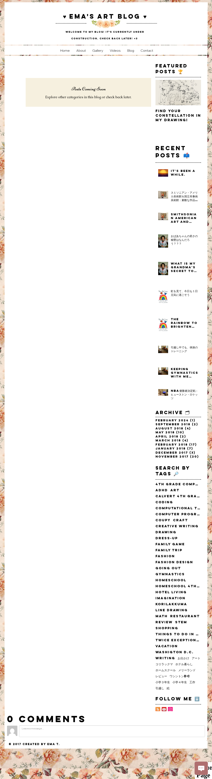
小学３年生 (162, 682)
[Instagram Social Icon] (170, 709)
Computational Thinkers (178, 508)
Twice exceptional (178, 640)
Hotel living (171, 592)
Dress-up (166, 538)
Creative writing (177, 526)
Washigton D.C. (174, 652)
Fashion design (174, 562)
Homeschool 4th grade (178, 586)
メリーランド (187, 670)
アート (196, 658)
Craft (180, 520)
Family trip (168, 550)
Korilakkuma (171, 604)
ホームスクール (165, 670)
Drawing (165, 532)
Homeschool (170, 580)
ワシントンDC (180, 676)
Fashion (165, 556)
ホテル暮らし (184, 664)
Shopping (166, 628)
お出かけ (183, 658)
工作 (192, 682)
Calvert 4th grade (178, 496)
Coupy (163, 520)
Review (164, 622)
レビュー (161, 676)
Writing (165, 658)
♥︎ (145, 16)
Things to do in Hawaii (178, 634)
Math (161, 616)
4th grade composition (178, 484)
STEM (181, 622)
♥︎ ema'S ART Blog (103, 16)
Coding (164, 502)
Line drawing (171, 610)
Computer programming (178, 514)
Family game (170, 544)
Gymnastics (170, 574)
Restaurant (185, 616)
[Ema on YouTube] (164, 709)
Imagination (170, 598)
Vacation (166, 646)
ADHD (161, 490)
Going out (168, 568)
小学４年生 (179, 682)
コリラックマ (164, 664)
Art (174, 490)
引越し (159, 688)
